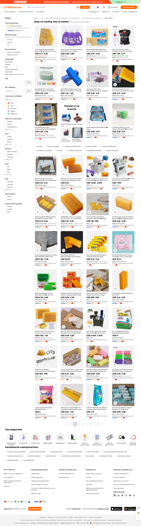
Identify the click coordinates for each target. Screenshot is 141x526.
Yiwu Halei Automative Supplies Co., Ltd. (123, 59)
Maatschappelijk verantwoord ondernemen (12, 481)
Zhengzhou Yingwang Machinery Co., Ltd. (97, 339)
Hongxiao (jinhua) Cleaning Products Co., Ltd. (97, 97)
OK (28, 82)
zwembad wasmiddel (56, 451)
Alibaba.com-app (103, 509)
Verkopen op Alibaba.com (121, 473)
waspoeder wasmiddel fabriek (73, 146)
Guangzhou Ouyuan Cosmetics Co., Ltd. (97, 57)
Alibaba (36, 18)
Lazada (70, 517)
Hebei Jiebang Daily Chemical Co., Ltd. (46, 187)
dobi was (60, 150)
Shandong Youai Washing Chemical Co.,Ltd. (123, 263)
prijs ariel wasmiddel (112, 150)
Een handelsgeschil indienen (94, 481)
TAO (85, 517)
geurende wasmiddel (93, 451)
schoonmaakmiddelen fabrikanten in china (115, 451)
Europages (98, 517)
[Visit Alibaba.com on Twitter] (122, 495)
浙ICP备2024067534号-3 (119, 523)
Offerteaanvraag (63, 477)
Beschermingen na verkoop (39, 484)
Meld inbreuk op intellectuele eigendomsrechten (94, 489)
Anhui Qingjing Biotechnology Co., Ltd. (46, 339)
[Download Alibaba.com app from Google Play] (130, 509)
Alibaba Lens (8, 509)
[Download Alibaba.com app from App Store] (116, 509)
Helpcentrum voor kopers (93, 473)
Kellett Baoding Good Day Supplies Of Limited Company (97, 225)
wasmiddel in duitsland (34, 456)
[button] (78, 7)
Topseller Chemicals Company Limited (46, 263)
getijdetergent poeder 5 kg (15, 456)
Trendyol (91, 517)
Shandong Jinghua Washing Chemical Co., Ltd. (97, 135)
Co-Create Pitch (9, 477)
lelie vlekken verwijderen (124, 456)
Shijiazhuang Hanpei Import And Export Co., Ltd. (46, 59)
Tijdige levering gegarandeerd (40, 481)
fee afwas (39, 146)
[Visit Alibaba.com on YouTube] (130, 495)
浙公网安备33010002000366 (102, 523)
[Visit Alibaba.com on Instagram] (126, 495)
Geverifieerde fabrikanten (66, 473)
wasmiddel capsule (51, 456)
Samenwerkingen (119, 488)
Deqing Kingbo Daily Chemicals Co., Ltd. (123, 97)
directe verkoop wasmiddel (38, 451)
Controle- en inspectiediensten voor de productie (43, 489)
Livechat (88, 477)
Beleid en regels (36, 493)
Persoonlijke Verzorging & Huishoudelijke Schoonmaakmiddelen (60, 18)
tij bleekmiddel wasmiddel (94, 150)
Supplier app (76, 509)
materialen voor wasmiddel (44, 150)
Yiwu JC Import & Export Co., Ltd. (44, 97)
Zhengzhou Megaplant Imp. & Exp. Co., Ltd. (123, 187)
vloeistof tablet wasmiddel (75, 451)
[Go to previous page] (67, 424)
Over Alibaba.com (9, 469)
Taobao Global (78, 517)
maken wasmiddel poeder (109, 146)
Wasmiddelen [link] (109, 18)
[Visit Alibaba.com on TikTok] (134, 495)
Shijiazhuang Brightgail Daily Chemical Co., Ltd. (123, 301)
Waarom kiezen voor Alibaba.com (13, 473)
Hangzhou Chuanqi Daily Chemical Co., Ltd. (123, 378)
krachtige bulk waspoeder (75, 150)
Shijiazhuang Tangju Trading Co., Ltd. (123, 135)
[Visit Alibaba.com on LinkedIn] (118, 495)
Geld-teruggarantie (37, 477)
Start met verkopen (119, 477)
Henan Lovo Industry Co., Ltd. (95, 187)
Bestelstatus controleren (121, 481)
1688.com (51, 517)
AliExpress (43, 517)
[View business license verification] (88, 523)
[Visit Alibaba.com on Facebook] (115, 495)
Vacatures (7, 486)
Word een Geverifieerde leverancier (124, 484)
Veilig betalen (35, 473)
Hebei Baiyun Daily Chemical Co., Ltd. (72, 57)
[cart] (104, 7)
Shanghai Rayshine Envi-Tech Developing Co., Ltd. (46, 301)
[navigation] (18, 221)
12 (98, 424)
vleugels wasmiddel (91, 146)
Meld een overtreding (92, 493)
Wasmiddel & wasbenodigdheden (92, 18)
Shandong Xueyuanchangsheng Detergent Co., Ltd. (123, 339)
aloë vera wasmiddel (53, 146)
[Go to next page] (102, 424)
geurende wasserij (13, 460)
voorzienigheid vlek (29, 460)
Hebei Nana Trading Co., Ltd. (69, 416)
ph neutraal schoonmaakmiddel (16, 451)
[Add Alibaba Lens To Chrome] (34, 509)
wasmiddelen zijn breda (106, 456)
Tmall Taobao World (61, 517)
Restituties (89, 484)
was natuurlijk (90, 456)
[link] (138, 507)
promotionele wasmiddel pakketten (71, 456)
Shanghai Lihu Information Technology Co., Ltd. (46, 378)
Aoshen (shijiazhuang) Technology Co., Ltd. (97, 263)
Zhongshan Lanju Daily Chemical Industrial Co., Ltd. (97, 416)
